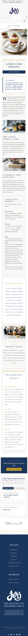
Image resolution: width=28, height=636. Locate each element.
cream (8, 104)
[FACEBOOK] (11, 634)
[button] (24, 21)
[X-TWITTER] (14, 634)
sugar (20, 215)
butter (7, 219)
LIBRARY (14, 550)
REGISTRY (14, 566)
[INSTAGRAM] (8, 634)
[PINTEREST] (17, 634)
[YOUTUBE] (19, 634)
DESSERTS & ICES (20, 60)
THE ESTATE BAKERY (8, 60)
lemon (21, 99)
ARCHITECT (14, 579)
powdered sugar (9, 228)
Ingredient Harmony (8, 488)
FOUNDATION (14, 563)
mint (12, 422)
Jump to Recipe (14, 72)
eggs (22, 148)
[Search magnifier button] (26, 17)
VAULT (14, 559)
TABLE (14, 556)
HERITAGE (14, 582)
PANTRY (14, 553)
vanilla (7, 230)
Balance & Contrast (20, 488)
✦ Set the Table (14, 469)
